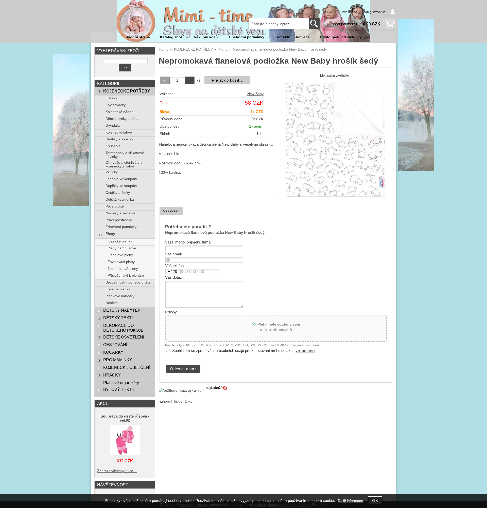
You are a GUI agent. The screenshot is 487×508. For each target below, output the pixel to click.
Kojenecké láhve (119, 132)
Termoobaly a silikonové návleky (125, 155)
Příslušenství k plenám (126, 275)
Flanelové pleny (120, 255)
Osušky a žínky (118, 193)
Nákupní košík (206, 37)
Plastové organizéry (121, 382)
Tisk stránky (182, 401)
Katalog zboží (172, 37)
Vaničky (112, 172)
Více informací (305, 351)
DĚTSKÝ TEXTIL (119, 317)
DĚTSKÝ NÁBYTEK (122, 310)
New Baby (255, 94)
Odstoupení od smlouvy (341, 37)
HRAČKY (112, 375)
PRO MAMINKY (117, 360)
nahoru (164, 401)
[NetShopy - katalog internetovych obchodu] (193, 390)
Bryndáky (113, 125)
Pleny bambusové (122, 248)
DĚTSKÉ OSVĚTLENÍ (123, 337)
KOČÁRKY (113, 352)
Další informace (350, 501)
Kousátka (113, 146)
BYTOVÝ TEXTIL (119, 389)
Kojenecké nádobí (120, 112)
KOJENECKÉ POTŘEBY (126, 91)
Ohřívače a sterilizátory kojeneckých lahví (124, 164)
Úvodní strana (138, 37)
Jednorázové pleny (123, 269)
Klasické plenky (120, 241)
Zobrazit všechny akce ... (117, 471)
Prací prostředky (119, 220)
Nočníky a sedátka (120, 213)
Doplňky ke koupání (121, 186)
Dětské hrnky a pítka (122, 119)
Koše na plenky (118, 289)
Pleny (110, 234)
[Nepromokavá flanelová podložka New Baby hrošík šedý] (334, 139)
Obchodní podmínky (246, 37)
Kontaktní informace (292, 37)
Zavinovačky (116, 105)
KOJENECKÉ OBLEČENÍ (126, 367)
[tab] (171, 211)
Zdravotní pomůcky (121, 227)
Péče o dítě (115, 206)
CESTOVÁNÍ (115, 344)
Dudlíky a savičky (119, 139)
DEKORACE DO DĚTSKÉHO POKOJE (123, 327)
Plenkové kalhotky (120, 296)
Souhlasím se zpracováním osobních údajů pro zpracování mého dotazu (232, 351)
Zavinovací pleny (121, 262)
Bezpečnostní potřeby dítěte (128, 282)
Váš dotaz (171, 211)
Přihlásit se (349, 12)
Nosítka (112, 303)
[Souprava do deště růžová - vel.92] (124, 440)
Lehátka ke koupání (121, 179)
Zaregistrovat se (374, 12)
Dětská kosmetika (120, 199)
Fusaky (111, 98)
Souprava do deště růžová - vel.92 (124, 418)
